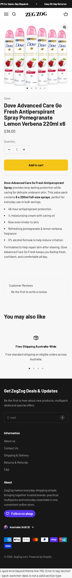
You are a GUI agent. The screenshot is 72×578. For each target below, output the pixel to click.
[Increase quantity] (24, 150)
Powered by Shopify (40, 556)
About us (9, 441)
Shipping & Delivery (16, 455)
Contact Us (11, 448)
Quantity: (10, 141)
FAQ (6, 469)
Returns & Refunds (16, 462)
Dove (7, 98)
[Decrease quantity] (9, 150)
